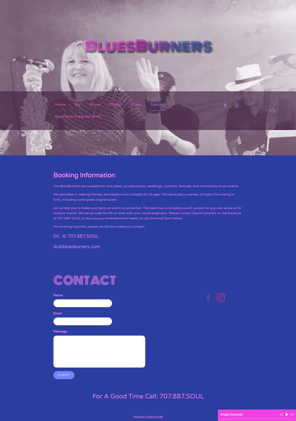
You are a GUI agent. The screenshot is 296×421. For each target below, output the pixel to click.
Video (136, 104)
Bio (78, 104)
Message (60, 331)
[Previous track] (281, 414)
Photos (116, 104)
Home (60, 104)
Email (57, 313)
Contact (157, 104)
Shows (95, 104)
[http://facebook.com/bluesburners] (225, 105)
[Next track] (292, 414)
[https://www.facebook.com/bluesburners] (208, 298)
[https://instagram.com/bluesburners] (237, 105)
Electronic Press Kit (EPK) (78, 117)
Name (58, 295)
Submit (64, 375)
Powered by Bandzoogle (148, 416)
